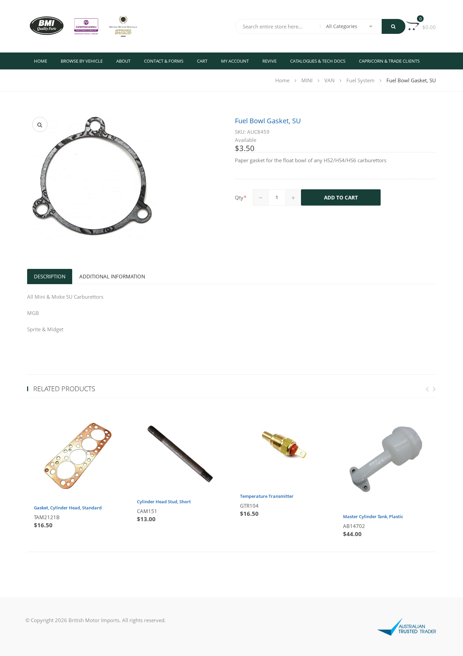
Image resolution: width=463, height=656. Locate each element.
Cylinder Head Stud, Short (164, 502)
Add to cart (341, 197)
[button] (39, 124)
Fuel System (360, 80)
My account (235, 61)
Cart (202, 61)
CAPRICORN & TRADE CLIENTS (389, 61)
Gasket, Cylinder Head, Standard (68, 508)
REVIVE (269, 61)
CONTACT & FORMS (163, 61)
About (123, 61)
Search (393, 26)
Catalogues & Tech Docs (317, 61)
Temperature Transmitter (267, 496)
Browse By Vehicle (82, 61)
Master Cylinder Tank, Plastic (373, 516)
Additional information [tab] (112, 276)
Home (40, 61)
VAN (329, 80)
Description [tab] (49, 276)
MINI (307, 80)
